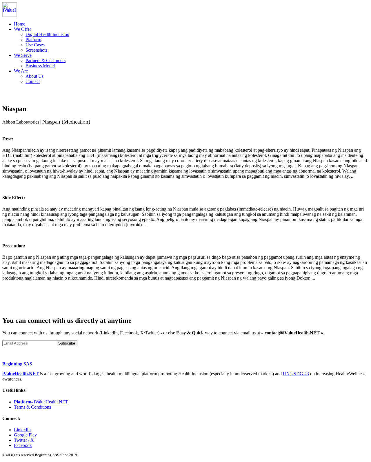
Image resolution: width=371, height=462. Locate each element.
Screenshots (36, 50)
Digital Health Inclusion (47, 34)
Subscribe (66, 343)
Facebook (23, 445)
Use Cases (35, 44)
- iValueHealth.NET (41, 401)
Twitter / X (24, 440)
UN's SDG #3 (296, 373)
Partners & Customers (46, 60)
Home (19, 23)
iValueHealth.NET (20, 373)
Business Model (40, 65)
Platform (33, 39)
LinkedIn (22, 429)
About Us (34, 76)
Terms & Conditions (32, 407)
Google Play (25, 434)
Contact (33, 81)
